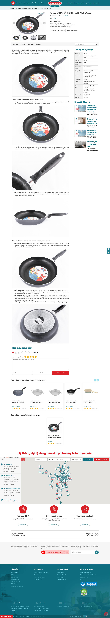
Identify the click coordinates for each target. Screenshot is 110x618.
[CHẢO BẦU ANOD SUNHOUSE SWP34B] (55, 391)
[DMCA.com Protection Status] (84, 595)
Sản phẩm (26, 3)
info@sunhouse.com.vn (63, 606)
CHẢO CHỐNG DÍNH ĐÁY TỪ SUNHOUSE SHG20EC (89, 402)
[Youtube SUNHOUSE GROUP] (108, 253)
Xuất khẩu (34, 3)
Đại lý (82, 3)
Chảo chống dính (26, 8)
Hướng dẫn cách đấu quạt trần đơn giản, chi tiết (92, 132)
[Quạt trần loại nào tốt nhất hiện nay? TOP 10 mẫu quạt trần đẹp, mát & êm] (80, 121)
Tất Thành (42, 616)
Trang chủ (13, 3)
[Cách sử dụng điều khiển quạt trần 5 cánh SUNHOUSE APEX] (80, 144)
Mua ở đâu (62, 30)
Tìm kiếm (89, 459)
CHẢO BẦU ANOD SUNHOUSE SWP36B (36, 401)
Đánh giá (38, 44)
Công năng (30, 44)
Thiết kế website (33, 616)
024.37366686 (45, 608)
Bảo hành (40, 3)
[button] (14, 23)
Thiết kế (23, 44)
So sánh (54, 30)
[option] (29, 23)
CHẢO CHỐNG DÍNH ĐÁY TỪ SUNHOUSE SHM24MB (18, 402)
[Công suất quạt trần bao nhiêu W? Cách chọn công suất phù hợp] (80, 108)
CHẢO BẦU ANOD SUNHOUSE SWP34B (54, 401)
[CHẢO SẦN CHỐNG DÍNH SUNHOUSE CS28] (55, 426)
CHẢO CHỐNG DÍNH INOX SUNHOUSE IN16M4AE (71, 402)
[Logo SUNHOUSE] (55, 7)
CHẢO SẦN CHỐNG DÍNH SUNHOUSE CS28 (41, 8)
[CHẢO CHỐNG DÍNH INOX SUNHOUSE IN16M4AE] (73, 391)
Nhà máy (76, 3)
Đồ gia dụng (18, 8)
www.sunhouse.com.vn (86, 606)
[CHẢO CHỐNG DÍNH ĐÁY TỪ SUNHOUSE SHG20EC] (90, 391)
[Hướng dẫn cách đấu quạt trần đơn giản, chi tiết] (80, 133)
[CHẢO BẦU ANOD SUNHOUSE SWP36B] (37, 391)
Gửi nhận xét (60, 372)
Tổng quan (15, 44)
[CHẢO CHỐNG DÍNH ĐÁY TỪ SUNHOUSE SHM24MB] (19, 391)
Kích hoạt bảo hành (72, 30)
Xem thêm (22, 524)
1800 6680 (45, 610)
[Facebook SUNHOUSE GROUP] (108, 250)
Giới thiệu (19, 3)
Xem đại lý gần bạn (102, 459)
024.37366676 (37, 608)
